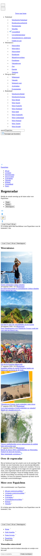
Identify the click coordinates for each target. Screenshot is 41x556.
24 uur (13, 224)
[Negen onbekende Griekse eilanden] (16, 283)
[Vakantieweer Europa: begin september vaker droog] (16, 402)
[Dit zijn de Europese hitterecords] (16, 362)
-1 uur (3, 224)
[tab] (22, 202)
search (3, 130)
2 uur (8, 224)
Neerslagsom (21, 243)
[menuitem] (22, 29)
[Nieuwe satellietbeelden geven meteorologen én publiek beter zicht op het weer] (16, 442)
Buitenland (20, 287)
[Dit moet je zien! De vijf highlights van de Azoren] (16, 323)
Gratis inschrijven (26, 554)
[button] (20, 221)
